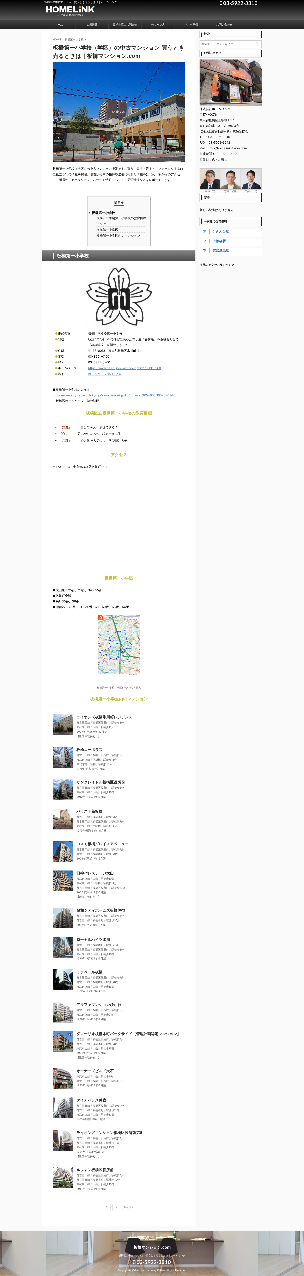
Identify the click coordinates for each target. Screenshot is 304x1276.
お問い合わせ (224, 24)
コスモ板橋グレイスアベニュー (103, 844)
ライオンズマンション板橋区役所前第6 (109, 1132)
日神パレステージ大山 (95, 873)
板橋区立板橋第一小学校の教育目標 (121, 218)
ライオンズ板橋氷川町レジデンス (104, 717)
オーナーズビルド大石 (95, 1071)
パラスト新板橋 (90, 811)
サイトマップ (167, 1237)
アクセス (103, 224)
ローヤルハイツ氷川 (93, 939)
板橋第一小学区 (107, 230)
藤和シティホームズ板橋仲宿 (101, 910)
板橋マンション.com (152, 1247)
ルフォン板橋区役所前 (95, 1170)
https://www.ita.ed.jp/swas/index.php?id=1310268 (124, 368)
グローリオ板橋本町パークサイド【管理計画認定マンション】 (129, 1034)
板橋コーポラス (90, 749)
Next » (128, 1207)
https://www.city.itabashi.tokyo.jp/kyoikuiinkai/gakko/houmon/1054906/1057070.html (114, 395)
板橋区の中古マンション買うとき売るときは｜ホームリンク (152, 1255)
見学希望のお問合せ (125, 24)
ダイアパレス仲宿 (91, 1100)
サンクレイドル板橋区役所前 (101, 782)
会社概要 (134, 1237)
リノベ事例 (191, 24)
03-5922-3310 (153, 1262)
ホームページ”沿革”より (105, 374)
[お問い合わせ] (231, 104)
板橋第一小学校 (103, 213)
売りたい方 (158, 24)
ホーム (59, 24)
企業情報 (92, 24)
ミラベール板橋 (90, 972)
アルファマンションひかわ (99, 1004)
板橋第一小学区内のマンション (118, 236)
